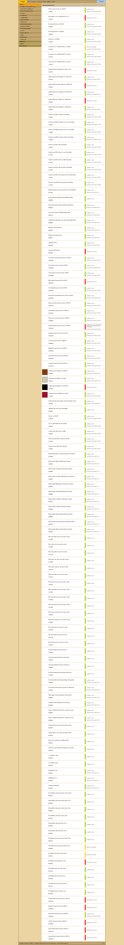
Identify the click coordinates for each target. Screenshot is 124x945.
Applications (22, 41)
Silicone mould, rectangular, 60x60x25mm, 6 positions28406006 (60, 493)
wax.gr (23, 1)
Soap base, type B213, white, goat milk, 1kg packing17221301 (59, 161)
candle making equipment (26, 24)
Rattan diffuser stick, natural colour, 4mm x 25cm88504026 (59, 802)
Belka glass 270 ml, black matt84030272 (55, 236)
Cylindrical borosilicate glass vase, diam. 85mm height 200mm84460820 (62, 221)
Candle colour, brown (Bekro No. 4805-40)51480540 (57, 372)
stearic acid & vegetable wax (27, 8)
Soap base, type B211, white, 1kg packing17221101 (57, 146)
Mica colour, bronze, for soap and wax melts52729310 (58, 643)
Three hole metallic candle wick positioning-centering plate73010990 (61, 681)
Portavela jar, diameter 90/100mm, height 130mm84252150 (59, 214)
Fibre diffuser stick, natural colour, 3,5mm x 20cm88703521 (59, 839)
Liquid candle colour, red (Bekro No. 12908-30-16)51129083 (59, 101)
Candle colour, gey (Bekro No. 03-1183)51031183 (57, 380)
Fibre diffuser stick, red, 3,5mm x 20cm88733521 (57, 870)
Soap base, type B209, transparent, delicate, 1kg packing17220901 (60, 138)
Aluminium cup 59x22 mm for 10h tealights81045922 (58, 410)
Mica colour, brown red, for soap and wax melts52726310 (58, 583)
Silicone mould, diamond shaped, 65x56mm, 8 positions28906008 (60, 515)
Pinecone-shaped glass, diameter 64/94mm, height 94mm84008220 (60, 206)
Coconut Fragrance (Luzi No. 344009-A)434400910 (57, 342)
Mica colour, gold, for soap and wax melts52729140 (57, 636)
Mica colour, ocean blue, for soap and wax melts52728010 (59, 613)
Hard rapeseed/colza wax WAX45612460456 (56, 33)
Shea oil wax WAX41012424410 (53, 417)
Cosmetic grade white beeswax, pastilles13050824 (57, 432)
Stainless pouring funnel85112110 (53, 787)
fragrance (23, 13)
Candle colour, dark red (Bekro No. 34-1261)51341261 (58, 395)
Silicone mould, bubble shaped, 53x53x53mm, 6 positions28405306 (60, 485)
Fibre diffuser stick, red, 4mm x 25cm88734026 (56, 877)
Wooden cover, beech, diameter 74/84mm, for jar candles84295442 (60, 749)
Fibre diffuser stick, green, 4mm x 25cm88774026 (57, 892)
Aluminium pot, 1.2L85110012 (53, 772)
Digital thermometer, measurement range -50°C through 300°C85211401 (62, 191)
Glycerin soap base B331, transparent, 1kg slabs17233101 (59, 440)
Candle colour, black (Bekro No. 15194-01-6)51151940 (58, 387)
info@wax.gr (66, 943)
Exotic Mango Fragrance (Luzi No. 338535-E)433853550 (58, 312)
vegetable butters (24, 17)
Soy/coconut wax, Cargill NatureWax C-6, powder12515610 (59, 55)
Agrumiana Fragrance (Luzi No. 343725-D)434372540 (58, 334)
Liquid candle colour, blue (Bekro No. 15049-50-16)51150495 (59, 108)
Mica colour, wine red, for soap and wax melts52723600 (58, 561)
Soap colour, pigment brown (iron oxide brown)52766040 (58, 666)
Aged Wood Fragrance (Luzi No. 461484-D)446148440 (58, 357)
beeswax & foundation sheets (27, 11)
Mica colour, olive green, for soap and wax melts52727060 (59, 598)
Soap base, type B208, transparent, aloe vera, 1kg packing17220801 (61, 131)
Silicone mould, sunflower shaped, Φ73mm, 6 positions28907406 (60, 530)
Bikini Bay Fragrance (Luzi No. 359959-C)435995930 (57, 349)
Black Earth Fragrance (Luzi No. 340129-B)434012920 (58, 915)
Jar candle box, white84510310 (53, 757)
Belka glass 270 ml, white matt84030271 (55, 229)
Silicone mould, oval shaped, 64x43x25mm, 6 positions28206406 (60, 470)
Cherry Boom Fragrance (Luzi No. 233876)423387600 (58, 266)
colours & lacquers (25, 19)
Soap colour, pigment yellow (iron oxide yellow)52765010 (58, 659)
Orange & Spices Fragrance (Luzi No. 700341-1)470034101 (59, 937)
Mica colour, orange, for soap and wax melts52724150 (58, 568)
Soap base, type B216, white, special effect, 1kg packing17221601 (60, 184)
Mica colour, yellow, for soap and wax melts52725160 (58, 576)
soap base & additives (25, 26)
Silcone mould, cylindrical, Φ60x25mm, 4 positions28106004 (59, 463)
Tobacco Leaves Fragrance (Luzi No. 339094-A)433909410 (59, 319)
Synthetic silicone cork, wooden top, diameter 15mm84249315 (59, 726)
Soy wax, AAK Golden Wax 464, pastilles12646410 (57, 425)
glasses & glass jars (25, 32)
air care (22, 30)
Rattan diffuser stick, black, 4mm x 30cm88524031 (57, 832)
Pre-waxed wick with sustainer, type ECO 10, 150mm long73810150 (61, 689)
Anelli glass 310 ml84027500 (52, 244)
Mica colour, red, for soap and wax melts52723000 (57, 545)
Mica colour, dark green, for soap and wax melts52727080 (59, 606)
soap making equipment (26, 28)
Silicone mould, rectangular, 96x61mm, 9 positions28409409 (59, 508)
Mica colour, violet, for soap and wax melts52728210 (57, 628)
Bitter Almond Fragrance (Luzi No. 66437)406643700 (57, 282)
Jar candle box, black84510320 (53, 764)
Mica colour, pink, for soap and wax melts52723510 (57, 553)
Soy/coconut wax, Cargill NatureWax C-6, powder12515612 (59, 63)
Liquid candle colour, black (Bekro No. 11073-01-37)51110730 (60, 78)
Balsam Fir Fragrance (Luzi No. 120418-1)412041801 (57, 907)
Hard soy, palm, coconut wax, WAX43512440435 (57, 10)
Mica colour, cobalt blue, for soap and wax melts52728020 (59, 621)
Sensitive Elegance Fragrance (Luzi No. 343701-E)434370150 (59, 327)
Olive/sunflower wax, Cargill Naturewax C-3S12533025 (58, 18)
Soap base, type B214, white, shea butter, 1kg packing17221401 (60, 168)
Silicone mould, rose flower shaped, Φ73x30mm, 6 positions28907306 (61, 523)
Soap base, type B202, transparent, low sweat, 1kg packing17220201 (61, 123)
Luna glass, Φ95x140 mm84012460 (54, 251)
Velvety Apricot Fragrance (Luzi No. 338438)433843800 (58, 274)
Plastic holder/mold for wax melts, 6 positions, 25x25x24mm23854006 (61, 455)
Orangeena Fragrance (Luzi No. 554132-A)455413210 (58, 365)
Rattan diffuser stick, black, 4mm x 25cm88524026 (57, 824)
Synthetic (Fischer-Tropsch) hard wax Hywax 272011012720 (59, 70)
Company (22, 43)
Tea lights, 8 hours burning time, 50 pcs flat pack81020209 (59, 704)
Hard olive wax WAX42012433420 (54, 40)
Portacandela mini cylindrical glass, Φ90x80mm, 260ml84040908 (60, 199)
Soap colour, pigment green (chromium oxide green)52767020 (59, 674)
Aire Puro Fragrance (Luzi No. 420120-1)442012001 (57, 922)
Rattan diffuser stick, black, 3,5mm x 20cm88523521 (57, 817)
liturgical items (24, 37)
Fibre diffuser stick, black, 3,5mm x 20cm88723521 (57, 855)
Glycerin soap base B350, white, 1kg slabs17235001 (57, 447)
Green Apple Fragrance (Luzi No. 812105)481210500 (57, 289)
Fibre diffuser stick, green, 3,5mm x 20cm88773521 (57, 885)
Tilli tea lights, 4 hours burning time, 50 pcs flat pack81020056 (60, 696)
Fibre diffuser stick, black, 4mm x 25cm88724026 (57, 862)
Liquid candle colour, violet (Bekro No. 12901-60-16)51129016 (60, 93)
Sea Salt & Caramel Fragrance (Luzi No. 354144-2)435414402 (59, 259)
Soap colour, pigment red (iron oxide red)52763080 (57, 651)
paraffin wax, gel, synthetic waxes (28, 6)
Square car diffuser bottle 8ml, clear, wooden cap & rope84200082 (60, 719)
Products (22, 4)
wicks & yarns (24, 21)
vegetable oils (23, 15)
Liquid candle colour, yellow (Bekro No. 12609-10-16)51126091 (60, 86)
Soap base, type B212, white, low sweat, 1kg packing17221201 (59, 153)
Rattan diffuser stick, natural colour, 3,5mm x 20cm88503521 (59, 794)
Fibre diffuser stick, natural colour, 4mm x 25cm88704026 (59, 847)
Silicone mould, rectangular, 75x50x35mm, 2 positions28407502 (60, 500)
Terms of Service (23, 45)
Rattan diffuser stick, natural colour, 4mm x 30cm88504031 (59, 809)
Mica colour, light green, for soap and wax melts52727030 (59, 591)
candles (22, 35)
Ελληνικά (101, 1)
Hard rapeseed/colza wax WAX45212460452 (56, 25)
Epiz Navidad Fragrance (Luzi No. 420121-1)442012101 (58, 930)
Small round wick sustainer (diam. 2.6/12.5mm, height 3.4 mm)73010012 (62, 402)
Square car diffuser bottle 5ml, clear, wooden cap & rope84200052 (60, 711)
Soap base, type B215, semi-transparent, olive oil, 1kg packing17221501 (62, 176)
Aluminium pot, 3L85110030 (52, 779)
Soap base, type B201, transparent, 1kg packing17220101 (58, 116)
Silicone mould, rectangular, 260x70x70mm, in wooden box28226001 (61, 478)
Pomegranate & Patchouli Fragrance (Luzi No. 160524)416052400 (60, 297)
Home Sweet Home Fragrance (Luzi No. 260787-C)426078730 (59, 304)
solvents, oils (23, 39)
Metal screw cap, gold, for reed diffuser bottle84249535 (58, 741)
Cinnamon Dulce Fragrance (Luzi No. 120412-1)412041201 (59, 900)
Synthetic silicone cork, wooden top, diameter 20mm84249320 (59, 734)
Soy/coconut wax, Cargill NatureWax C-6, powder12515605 (59, 48)
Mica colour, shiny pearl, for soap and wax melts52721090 (59, 538)
